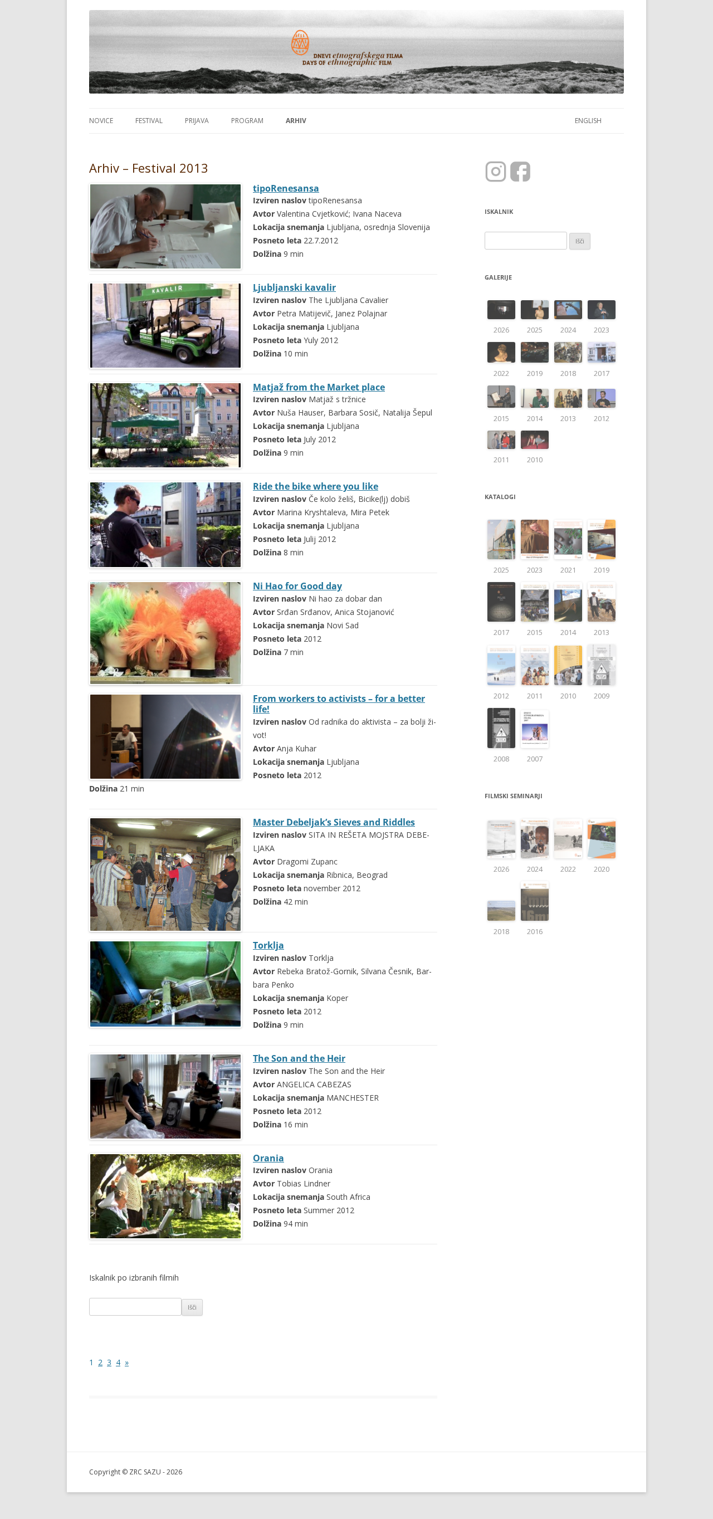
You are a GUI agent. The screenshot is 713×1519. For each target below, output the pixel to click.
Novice (101, 120)
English (588, 120)
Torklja (268, 945)
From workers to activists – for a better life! (339, 704)
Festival (149, 120)
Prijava (197, 120)
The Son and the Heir (299, 1058)
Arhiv (296, 120)
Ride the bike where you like (315, 486)
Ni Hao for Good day (297, 586)
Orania (268, 1158)
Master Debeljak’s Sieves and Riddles (334, 822)
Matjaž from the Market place (319, 387)
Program (247, 120)
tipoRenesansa (286, 188)
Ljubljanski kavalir (294, 287)
